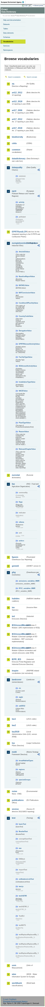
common (16, 150)
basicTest (22, 824)
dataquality (17, 167)
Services (6, 46)
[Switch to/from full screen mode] (30, 5)
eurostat (16, 475)
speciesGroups (22, 780)
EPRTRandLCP (19, 232)
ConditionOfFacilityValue (22, 303)
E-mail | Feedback (9, 999)
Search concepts (32, 77)
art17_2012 (17, 119)
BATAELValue (22, 285)
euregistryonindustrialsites (19, 243)
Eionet (13, 15)
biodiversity (17, 137)
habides (16, 599)
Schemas (6, 37)
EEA (13, 2)
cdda (14, 143)
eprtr (14, 191)
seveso (15, 809)
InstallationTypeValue (22, 382)
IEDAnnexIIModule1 (19, 625)
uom (14, 965)
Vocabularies (8, 41)
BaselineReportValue (22, 276)
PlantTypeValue (22, 423)
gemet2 (15, 566)
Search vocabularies (14, 77)
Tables (5, 29)
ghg (14, 572)
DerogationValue (22, 331)
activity (21, 202)
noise (14, 791)
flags (20, 502)
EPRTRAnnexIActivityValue (22, 344)
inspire (15, 671)
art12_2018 (17, 101)
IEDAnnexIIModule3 (19, 634)
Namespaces (8, 50)
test (13, 818)
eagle (21, 697)
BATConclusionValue (22, 293)
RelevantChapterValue (22, 449)
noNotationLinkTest (22, 879)
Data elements (8, 33)
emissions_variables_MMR (22, 581)
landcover (16, 679)
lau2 (14, 725)
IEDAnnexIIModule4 (19, 648)
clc (20, 688)
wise (14, 974)
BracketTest (22, 831)
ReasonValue (22, 431)
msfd (14, 752)
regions (22, 769)
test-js (21, 886)
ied (13, 616)
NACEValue (22, 391)
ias (13, 607)
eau (20, 848)
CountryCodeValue (22, 316)
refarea (21, 522)
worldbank (17, 983)
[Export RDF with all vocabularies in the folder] (39, 170)
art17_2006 (17, 110)
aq (13, 84)
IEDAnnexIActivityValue (22, 366)
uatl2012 (22, 706)
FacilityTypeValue (22, 357)
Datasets (6, 24)
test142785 (22, 896)
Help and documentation (12, 20)
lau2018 (15, 732)
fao (13, 484)
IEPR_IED (16, 659)
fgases (15, 557)
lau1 (14, 719)
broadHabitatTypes (22, 761)
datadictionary (19, 159)
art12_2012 (17, 93)
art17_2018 (17, 128)
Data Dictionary (21, 15)
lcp (13, 743)
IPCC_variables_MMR (22, 588)
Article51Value (22, 252)
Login (26, 5)
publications (18, 800)
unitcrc (21, 541)
